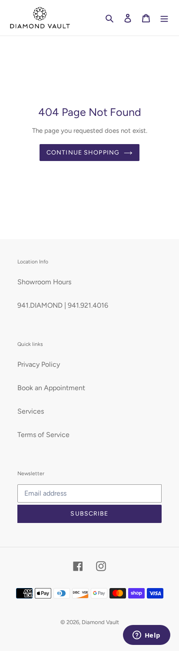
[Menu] (164, 17)
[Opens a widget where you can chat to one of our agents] (146, 636)
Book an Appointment (51, 388)
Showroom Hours (44, 282)
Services (30, 411)
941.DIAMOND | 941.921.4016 (62, 305)
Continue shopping (82, 152)
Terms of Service (43, 435)
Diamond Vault (100, 622)
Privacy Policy (38, 364)
